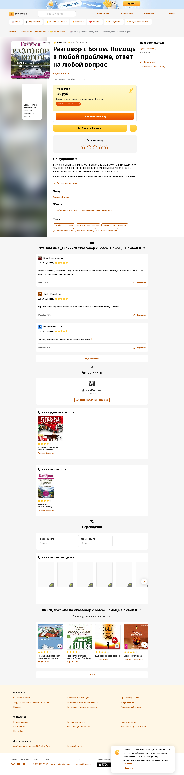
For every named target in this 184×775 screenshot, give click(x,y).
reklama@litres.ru (82, 764)
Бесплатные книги (58, 22)
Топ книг (96, 22)
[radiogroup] (95, 147)
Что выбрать (103, 14)
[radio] (83, 146)
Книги (17, 22)
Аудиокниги (34, 22)
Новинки (79, 22)
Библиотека (127, 14)
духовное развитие (63, 230)
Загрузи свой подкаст (139, 22)
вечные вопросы (85, 230)
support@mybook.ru (60, 764)
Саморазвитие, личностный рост (96, 210)
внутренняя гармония (106, 230)
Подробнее (127, 763)
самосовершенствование (115, 225)
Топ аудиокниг (114, 22)
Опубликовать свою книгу (152, 66)
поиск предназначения (88, 225)
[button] (144, 581)
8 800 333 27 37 (40, 764)
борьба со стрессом (64, 225)
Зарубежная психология (65, 210)
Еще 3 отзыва (92, 358)
